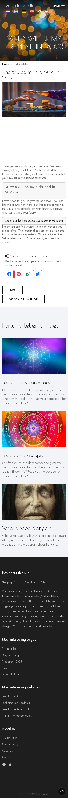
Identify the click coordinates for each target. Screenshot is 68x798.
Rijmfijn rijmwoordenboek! (17, 716)
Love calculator (10, 674)
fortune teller (9, 649)
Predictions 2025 (12, 662)
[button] (58, 6)
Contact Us (8, 757)
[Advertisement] (34, 138)
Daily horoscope (11, 655)
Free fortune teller (12, 696)
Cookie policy (10, 744)
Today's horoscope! (23, 455)
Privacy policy (9, 738)
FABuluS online (39, 794)
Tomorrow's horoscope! (27, 382)
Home (5, 64)
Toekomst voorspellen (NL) (17, 703)
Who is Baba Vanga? (26, 528)
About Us (7, 751)
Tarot (4, 668)
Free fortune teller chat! (15, 709)
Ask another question (23, 298)
